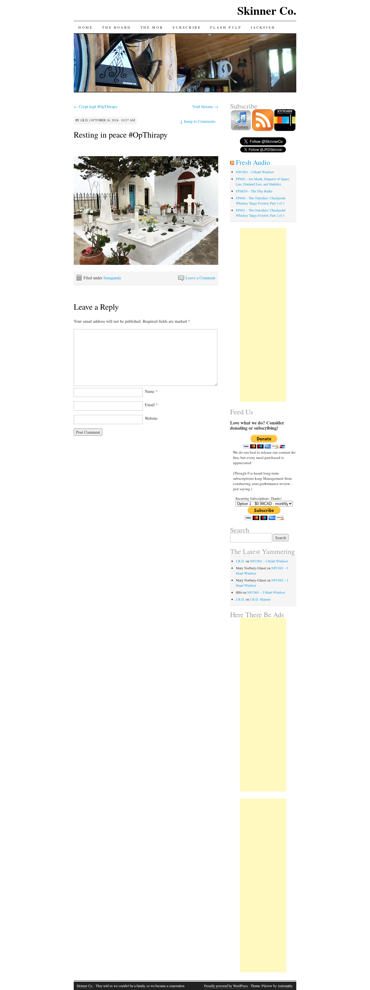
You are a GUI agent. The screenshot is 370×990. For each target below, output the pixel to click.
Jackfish (263, 27)
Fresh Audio (253, 162)
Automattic (285, 985)
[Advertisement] (263, 315)
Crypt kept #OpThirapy (95, 106)
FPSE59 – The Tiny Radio (254, 191)
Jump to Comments (197, 121)
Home (85, 27)
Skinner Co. (266, 10)
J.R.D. (84, 120)
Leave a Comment (200, 277)
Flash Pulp (225, 27)
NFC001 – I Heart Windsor (255, 171)
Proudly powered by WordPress (226, 985)
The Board (116, 27)
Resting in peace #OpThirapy (121, 134)
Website (151, 418)
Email (151, 404)
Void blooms (205, 106)
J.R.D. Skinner (260, 599)
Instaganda (112, 277)
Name (151, 391)
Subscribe (187, 27)
